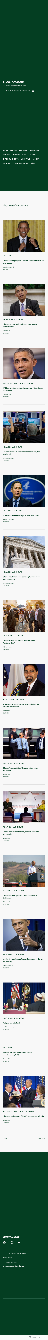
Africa (6, 320)
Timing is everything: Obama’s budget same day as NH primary (22, 960)
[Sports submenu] (10, 154)
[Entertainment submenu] (18, 159)
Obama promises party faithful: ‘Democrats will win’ (23, 1116)
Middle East (17, 320)
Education (8, 700)
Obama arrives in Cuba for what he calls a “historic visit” (19, 641)
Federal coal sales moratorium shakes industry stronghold (17, 1053)
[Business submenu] (39, 150)
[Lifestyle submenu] (30, 159)
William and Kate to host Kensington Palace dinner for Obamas (23, 389)
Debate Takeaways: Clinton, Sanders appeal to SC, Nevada (21, 832)
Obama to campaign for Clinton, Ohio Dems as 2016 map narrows (23, 261)
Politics (7, 256)
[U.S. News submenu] (38, 154)
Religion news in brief (11, 1023)
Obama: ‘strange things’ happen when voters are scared (20, 769)
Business (8, 636)
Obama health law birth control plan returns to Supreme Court (21, 578)
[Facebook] (4, 1242)
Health (6, 447)
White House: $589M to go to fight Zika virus (21, 515)
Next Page (41, 1138)
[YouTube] (19, 1242)
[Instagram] (11, 1242)
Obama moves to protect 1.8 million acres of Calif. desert (20, 896)
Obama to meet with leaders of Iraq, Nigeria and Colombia (20, 325)
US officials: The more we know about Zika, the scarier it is (21, 453)
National (8, 383)
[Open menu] (33, 91)
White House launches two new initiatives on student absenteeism (21, 705)
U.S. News (29, 383)
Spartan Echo (13, 82)
